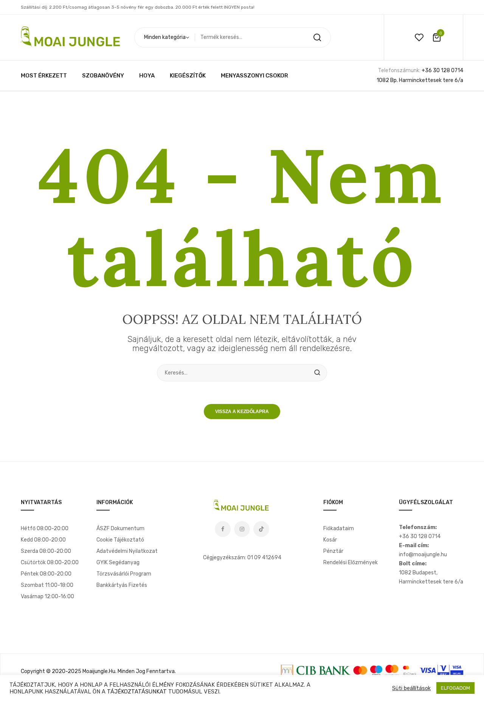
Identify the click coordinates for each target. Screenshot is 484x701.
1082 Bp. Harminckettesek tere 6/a (420, 80)
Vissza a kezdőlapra (242, 411)
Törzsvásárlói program (123, 574)
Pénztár (333, 551)
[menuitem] (44, 75)
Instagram (242, 529)
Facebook (223, 529)
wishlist (419, 37)
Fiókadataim (338, 528)
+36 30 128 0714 (442, 70)
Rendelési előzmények (350, 562)
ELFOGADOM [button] (455, 688)
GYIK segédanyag (118, 562)
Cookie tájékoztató (120, 540)
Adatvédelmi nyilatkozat (127, 551)
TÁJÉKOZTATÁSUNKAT (137, 691)
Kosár (330, 540)
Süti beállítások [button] (411, 688)
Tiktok (261, 529)
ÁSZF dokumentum (120, 528)
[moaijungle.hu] (72, 37)
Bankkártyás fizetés (121, 585)
